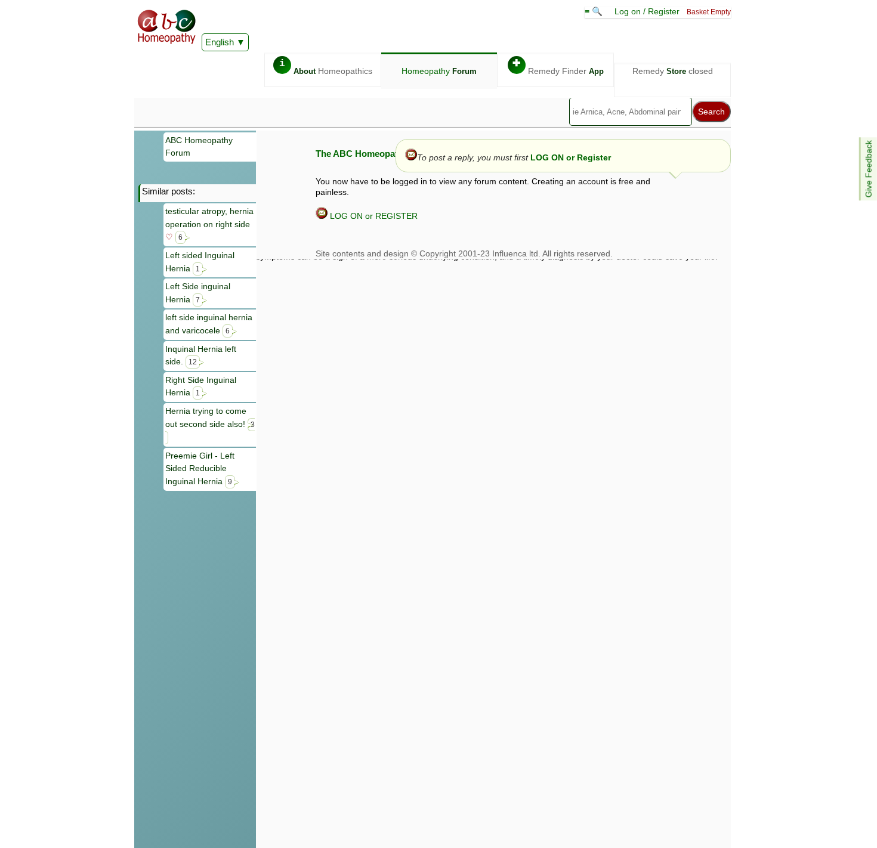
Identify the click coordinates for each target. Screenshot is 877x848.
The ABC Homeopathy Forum (377, 153)
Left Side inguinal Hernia (197, 292)
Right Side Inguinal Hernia (200, 386)
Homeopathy (439, 71)
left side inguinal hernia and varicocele (208, 323)
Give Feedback (868, 168)
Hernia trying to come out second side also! (210, 417)
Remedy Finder (558, 67)
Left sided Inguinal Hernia (199, 261)
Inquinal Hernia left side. (200, 355)
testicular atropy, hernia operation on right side (209, 224)
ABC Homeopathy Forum (199, 146)
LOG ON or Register (570, 157)
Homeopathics (325, 67)
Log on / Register (647, 11)
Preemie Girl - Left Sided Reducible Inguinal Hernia (199, 468)
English (219, 42)
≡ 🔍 (595, 11)
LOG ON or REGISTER (373, 216)
